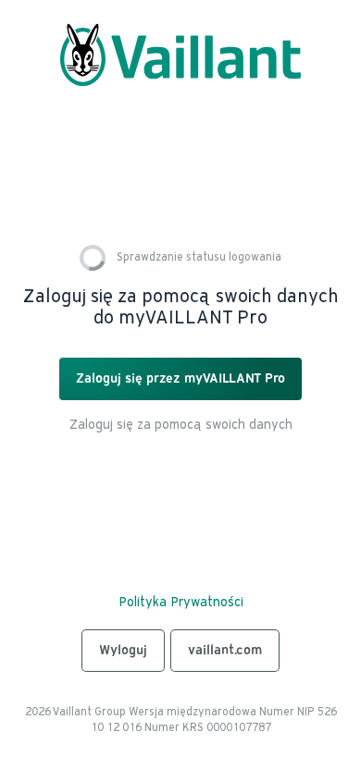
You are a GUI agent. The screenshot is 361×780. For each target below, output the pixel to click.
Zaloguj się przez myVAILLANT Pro (180, 378)
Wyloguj (123, 650)
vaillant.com (225, 650)
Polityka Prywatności (180, 602)
